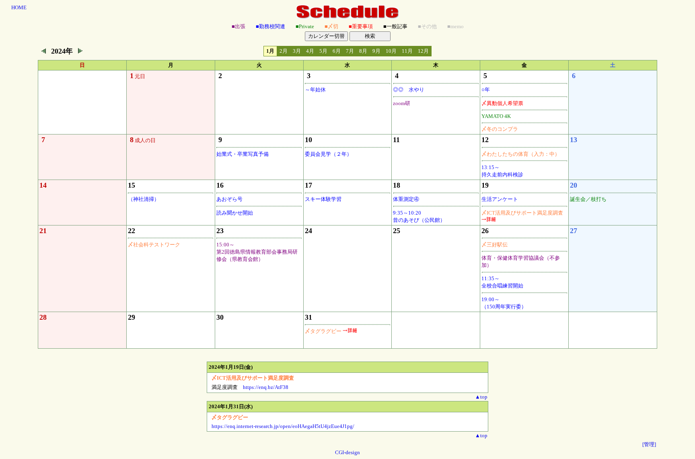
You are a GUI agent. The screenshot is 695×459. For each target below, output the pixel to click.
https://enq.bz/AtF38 (265, 387)
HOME (19, 7)
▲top (481, 397)
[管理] (649, 444)
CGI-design (347, 452)
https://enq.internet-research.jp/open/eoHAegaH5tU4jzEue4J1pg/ (283, 426)
